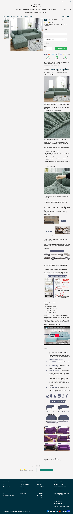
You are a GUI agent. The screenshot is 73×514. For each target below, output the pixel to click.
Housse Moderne (9, 511)
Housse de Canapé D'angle (20, 1)
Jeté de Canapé (39, 1)
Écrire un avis (46, 470)
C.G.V (4, 493)
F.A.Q (4, 484)
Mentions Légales (6, 486)
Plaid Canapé (46, 1)
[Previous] (10, 34)
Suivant (68, 16)
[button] (26, 9)
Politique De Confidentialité (8, 491)
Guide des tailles (23, 493)
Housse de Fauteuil (31, 1)
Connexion (66, 1)
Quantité (45, 46)
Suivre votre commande (24, 484)
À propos (21, 491)
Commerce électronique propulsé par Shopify (21, 511)
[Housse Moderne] (36, 5)
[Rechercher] (70, 9)
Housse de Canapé (10, 1)
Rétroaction (5, 499)
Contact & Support (23, 488)
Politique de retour (6, 488)
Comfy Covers (5, 497)
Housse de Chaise (53, 1)
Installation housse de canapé (8, 495)
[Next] (42, 34)
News (60, 1)
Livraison (21, 486)
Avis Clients (3, 1)
